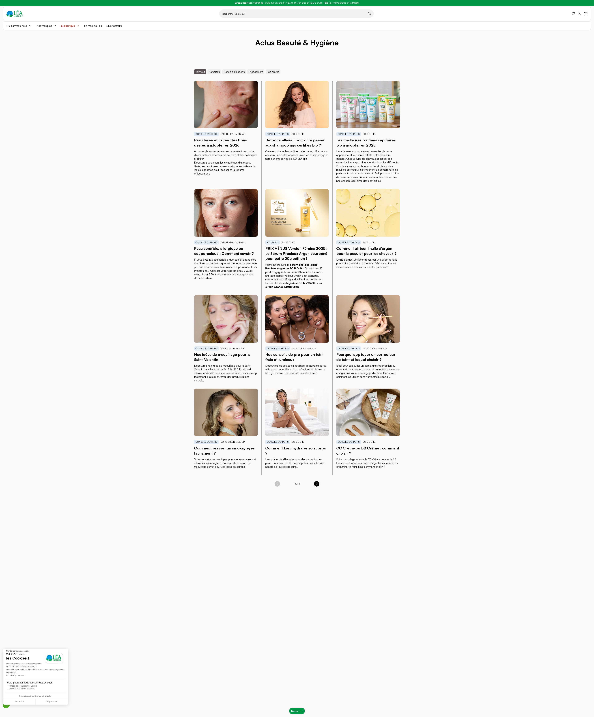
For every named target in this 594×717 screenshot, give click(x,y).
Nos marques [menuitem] (44, 25)
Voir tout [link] (200, 71)
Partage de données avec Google (23, 686)
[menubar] (297, 26)
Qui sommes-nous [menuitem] (16, 25)
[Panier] (586, 14)
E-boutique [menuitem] (68, 25)
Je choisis (19, 701)
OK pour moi (52, 701)
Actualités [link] (214, 71)
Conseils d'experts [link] (234, 71)
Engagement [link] (255, 71)
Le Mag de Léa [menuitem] (93, 25)
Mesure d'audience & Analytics (21, 689)
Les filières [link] (273, 71)
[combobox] (296, 13)
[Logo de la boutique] (14, 13)
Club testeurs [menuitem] (114, 25)
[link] (573, 14)
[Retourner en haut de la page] (585, 499)
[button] (6, 704)
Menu (294, 711)
